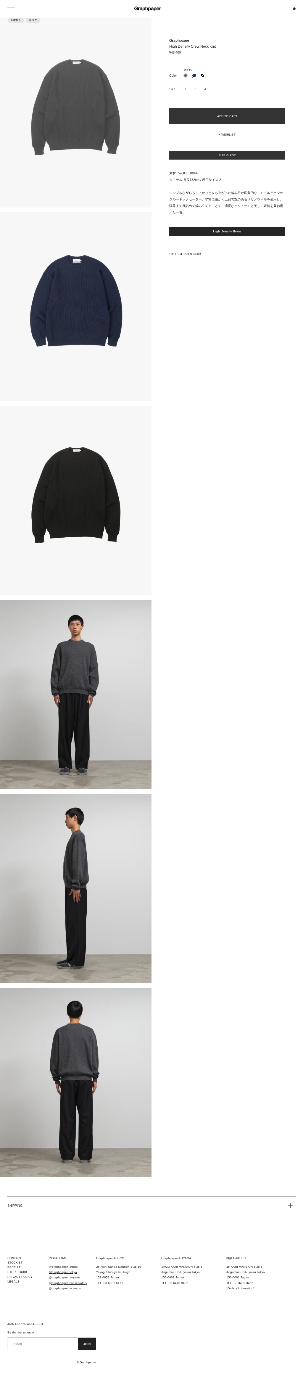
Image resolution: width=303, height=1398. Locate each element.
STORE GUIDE (17, 1272)
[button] (227, 134)
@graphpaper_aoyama (64, 1277)
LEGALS (13, 1281)
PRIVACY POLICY (20, 1276)
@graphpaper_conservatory (68, 1283)
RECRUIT (13, 1267)
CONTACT (14, 1258)
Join (87, 1344)
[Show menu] (11, 8)
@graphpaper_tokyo (63, 1272)
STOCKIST (14, 1262)
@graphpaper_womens (65, 1288)
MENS (15, 20)
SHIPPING (15, 1205)
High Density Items (227, 231)
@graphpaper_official (63, 1266)
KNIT (33, 20)
